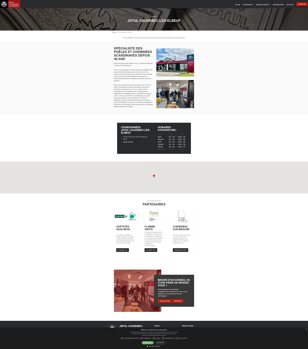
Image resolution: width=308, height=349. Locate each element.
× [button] (306, 329)
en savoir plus (122, 250)
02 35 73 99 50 (128, 142)
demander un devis (180, 250)
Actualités (290, 4)
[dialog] (154, 338)
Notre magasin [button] (248, 4)
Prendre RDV (302, 4)
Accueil (237, 4)
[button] (154, 346)
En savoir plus (162, 335)
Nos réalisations (278, 4)
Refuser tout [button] (160, 342)
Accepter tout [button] (148, 342)
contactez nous (165, 301)
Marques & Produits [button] (262, 4)
